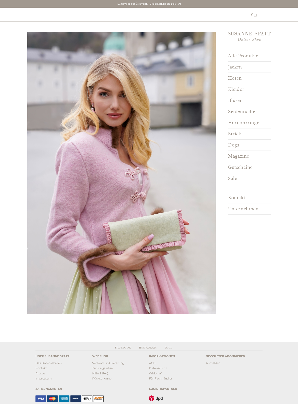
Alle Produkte (243, 55)
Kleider (236, 89)
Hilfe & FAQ (100, 373)
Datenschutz (158, 368)
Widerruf (155, 373)
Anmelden (213, 363)
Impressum (43, 378)
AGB (152, 363)
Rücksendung (102, 378)
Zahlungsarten (102, 368)
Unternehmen (243, 208)
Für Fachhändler (160, 378)
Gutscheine (240, 167)
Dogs (233, 145)
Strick (234, 133)
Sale (232, 178)
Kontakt (236, 197)
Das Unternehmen (48, 363)
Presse (40, 373)
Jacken (235, 67)
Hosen (235, 78)
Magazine (238, 156)
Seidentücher (242, 111)
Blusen (235, 100)
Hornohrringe (243, 122)
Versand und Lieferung (108, 363)
